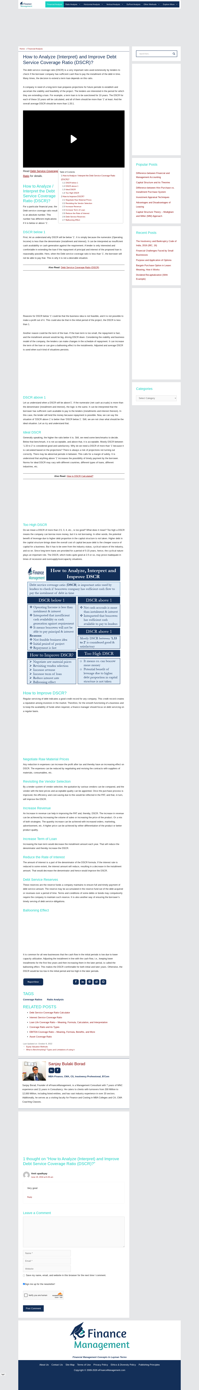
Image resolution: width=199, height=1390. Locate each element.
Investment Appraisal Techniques (152, 197)
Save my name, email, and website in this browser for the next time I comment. (66, 1275)
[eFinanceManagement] (26, 4)
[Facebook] (76, 982)
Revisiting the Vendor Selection (79, 203)
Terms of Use (84, 1364)
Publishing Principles (149, 1364)
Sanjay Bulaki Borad (66, 1064)
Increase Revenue (73, 207)
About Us (44, 1364)
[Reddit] (96, 982)
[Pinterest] (89, 982)
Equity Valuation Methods (37, 1047)
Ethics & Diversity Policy (123, 1364)
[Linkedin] (83, 982)
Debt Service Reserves (75, 217)
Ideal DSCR (71, 190)
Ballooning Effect (73, 220)
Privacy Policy (100, 1364)
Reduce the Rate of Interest (77, 213)
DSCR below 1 (72, 183)
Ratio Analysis (71, 4)
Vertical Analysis (113, 4)
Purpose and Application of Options (154, 260)
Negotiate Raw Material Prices (79, 200)
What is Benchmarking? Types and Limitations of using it (50, 1050)
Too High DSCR (72, 193)
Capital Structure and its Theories (153, 182)
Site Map (70, 1364)
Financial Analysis (54, 4)
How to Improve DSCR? (73, 196)
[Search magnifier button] (174, 54)
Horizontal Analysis (92, 4)
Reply (29, 1197)
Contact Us (57, 1364)
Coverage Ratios (32, 999)
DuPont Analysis (133, 4)
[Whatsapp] (103, 982)
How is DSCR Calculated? (80, 476)
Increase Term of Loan (75, 210)
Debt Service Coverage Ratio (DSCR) (80, 267)
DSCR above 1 (72, 186)
